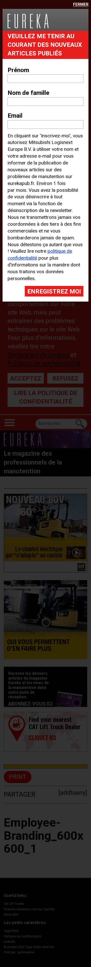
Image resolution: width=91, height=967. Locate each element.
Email (15, 115)
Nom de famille (28, 92)
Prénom (18, 70)
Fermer (80, 5)
